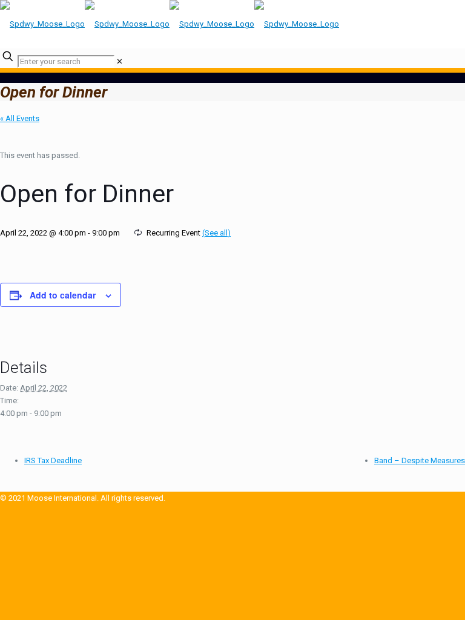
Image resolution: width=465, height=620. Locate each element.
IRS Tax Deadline (53, 460)
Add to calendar (63, 295)
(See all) (216, 232)
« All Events (19, 118)
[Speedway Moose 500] (169, 24)
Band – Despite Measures (419, 460)
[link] (119, 61)
